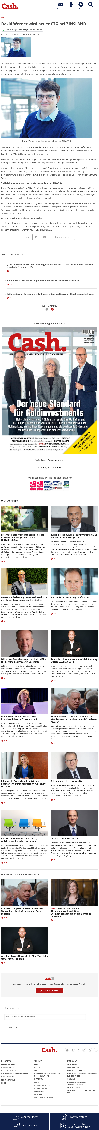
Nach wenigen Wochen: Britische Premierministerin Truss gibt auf (19, 718)
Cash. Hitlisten (73, 1087)
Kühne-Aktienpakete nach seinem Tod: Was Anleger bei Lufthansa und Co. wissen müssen (74, 719)
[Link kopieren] (27, 237)
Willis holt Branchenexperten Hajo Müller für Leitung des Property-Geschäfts (24, 660)
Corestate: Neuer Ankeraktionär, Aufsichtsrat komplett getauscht (19, 840)
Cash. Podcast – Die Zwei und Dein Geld (81, 1091)
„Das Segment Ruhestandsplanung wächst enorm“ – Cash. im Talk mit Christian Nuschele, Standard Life (50, 266)
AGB (35, 1071)
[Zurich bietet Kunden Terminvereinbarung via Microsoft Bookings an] (74, 519)
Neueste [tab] (5, 255)
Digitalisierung (7, 1077)
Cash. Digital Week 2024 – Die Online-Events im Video (82, 1075)
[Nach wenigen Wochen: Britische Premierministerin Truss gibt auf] (24, 701)
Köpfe (3, 1083)
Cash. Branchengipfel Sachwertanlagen (76, 1083)
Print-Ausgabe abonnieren (50, 467)
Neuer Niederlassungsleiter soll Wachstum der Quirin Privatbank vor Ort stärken (24, 598)
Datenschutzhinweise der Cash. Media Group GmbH (47, 1075)
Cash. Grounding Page (43, 1098)
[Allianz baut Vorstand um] (74, 823)
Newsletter (39, 1091)
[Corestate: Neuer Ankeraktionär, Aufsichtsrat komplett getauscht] (24, 823)
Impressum (38, 1079)
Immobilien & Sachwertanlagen (14, 1074)
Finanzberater (7, 1068)
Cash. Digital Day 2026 (76, 1071)
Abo (36, 1064)
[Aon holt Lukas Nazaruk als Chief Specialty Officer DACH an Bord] (74, 643)
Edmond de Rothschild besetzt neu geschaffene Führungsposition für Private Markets (24, 784)
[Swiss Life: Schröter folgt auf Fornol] (74, 581)
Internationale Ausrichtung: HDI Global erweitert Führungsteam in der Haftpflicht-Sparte (22, 537)
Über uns (38, 1094)
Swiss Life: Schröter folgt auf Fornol (70, 597)
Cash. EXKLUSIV (73, 1068)
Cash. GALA (71, 1079)
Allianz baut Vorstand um (65, 838)
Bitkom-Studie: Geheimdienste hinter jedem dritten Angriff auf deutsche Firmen (51, 293)
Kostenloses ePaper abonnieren (49, 460)
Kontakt (37, 1082)
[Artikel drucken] (36, 237)
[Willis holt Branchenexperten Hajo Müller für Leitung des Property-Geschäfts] (24, 643)
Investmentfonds (8, 1071)
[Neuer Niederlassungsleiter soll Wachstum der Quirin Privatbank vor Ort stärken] (24, 581)
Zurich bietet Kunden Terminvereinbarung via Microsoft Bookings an (74, 536)
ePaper (37, 1068)
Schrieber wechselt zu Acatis (66, 781)
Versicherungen (8, 1064)
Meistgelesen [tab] (17, 255)
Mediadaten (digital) (43, 1085)
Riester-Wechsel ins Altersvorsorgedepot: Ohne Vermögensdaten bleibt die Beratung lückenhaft (71, 912)
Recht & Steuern (8, 1080)
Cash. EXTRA (72, 1064)
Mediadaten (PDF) (41, 1088)
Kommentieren (62, 237)
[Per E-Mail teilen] (44, 237)
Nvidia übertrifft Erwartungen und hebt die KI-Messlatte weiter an (43, 280)
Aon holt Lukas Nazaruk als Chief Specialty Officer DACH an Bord (74, 660)
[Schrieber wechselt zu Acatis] (74, 765)
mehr (12, 271)
